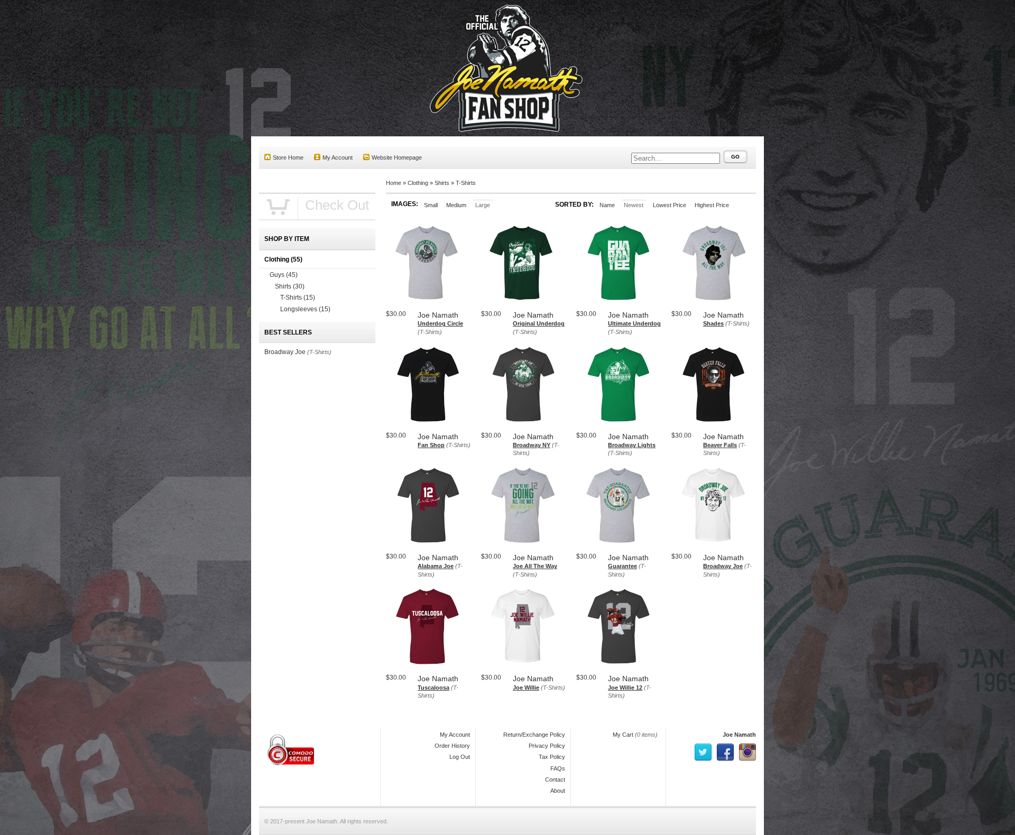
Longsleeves (305, 309)
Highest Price (712, 205)
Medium (456, 205)
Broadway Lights (632, 445)
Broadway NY (531, 445)
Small (431, 205)
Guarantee (622, 566)
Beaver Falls (720, 445)
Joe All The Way (535, 566)
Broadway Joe (723, 566)
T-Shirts (466, 183)
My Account (337, 157)
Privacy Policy (547, 746)
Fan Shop (431, 445)
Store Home (288, 157)
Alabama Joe (436, 566)
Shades (713, 323)
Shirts (442, 183)
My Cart (623, 734)
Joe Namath (739, 734)
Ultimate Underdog (634, 323)
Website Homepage (397, 157)
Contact (555, 779)
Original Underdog (539, 323)
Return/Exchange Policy (534, 734)
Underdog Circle (440, 323)
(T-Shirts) (430, 332)
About (557, 790)
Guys (284, 275)
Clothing (418, 183)
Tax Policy (552, 757)
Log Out (459, 757)
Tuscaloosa (433, 687)
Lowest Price (669, 205)
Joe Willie (526, 687)
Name (607, 205)
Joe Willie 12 (625, 687)
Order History (452, 746)
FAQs (557, 768)
